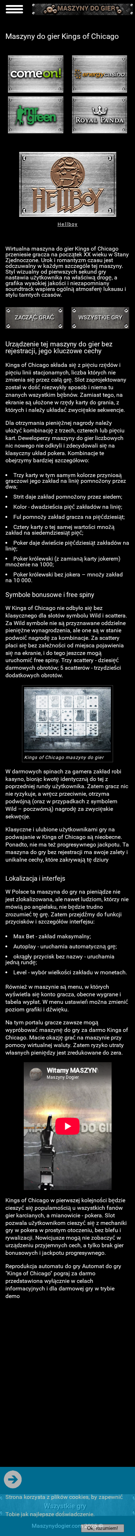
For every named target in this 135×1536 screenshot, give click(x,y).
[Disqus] (67, 1396)
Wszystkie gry (100, 317)
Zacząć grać (34, 317)
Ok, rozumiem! (102, 1528)
